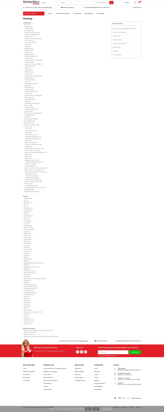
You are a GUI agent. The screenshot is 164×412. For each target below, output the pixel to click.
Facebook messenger (124, 378)
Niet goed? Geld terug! (97, 7)
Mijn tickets (78, 374)
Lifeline (27, 247)
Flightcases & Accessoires (33, 181)
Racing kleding (31, 174)
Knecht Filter (28, 239)
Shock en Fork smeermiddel (33, 64)
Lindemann (28, 249)
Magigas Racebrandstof (31, 191)
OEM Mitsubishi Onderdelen (34, 162)
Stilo (26, 316)
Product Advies (117, 55)
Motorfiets (28, 48)
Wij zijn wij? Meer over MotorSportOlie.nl (124, 28)
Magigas (27, 255)
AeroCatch (28, 198)
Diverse (28, 156)
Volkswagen (28, 322)
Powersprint (28, 290)
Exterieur (28, 154)
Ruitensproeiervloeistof (32, 34)
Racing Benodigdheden (32, 103)
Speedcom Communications (33, 312)
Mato (26, 257)
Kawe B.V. (27, 237)
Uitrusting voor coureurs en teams (35, 172)
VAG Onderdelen (30, 166)
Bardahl (27, 212)
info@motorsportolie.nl (124, 373)
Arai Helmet (28, 208)
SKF (26, 308)
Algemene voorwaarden (120, 32)
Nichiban (27, 276)
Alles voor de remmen (32, 150)
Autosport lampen (31, 142)
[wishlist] (135, 2)
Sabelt (26, 300)
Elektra (28, 140)
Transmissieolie (30, 42)
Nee (96, 409)
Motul (27, 274)
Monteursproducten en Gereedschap (36, 168)
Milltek (26, 261)
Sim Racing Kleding (31, 185)
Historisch (29, 29)
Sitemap (115, 51)
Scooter (28, 70)
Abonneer (135, 352)
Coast (26, 224)
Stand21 (27, 314)
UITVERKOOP (29, 189)
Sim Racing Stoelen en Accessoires (35, 187)
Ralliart (27, 296)
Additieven (29, 27)
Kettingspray (29, 54)
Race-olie (29, 158)
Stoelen (29, 132)
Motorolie (29, 36)
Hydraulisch (29, 30)
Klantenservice (137, 7)
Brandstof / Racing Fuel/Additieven (36, 152)
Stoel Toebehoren (32, 134)
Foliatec (27, 231)
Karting (27, 85)
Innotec (27, 235)
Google (85, 352)
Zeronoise (27, 324)
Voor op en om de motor (33, 144)
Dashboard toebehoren (33, 138)
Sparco (27, 310)
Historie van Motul (29, 334)
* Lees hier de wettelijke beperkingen (107, 355)
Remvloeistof (29, 40)
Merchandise (89, 13)
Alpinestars (28, 202)
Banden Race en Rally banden (34, 148)
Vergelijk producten (80, 380)
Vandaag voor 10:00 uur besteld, (38, 7)
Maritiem (28, 105)
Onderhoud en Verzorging (33, 38)
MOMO (26, 269)
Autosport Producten (63, 13)
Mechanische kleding (32, 178)
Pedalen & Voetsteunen (33, 136)
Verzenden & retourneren (120, 43)
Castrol (27, 220)
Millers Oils (28, 259)
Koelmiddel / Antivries (32, 32)
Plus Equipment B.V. (30, 288)
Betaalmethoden (117, 40)
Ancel (26, 206)
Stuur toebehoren (31, 130)
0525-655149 (121, 368)
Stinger (27, 318)
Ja (88, 409)
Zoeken (111, 2)
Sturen (28, 129)
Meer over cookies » (108, 409)
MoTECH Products (30, 271)
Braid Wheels (28, 216)
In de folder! (100, 13)
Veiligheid (29, 146)
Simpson (27, 306)
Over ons (43, 2)
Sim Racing (28, 183)
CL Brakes (27, 222)
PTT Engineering (29, 294)
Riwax (26, 298)
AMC (26, 204)
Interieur (28, 127)
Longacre (27, 251)
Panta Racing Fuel (30, 284)
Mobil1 (26, 265)
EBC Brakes (28, 225)
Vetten (27, 44)
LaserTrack (28, 243)
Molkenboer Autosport (31, 267)
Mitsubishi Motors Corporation (33, 263)
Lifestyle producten (32, 176)
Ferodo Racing (29, 229)
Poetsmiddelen (29, 121)
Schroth (27, 304)
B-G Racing (28, 210)
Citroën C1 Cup (30, 164)
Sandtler (27, 302)
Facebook (77, 352)
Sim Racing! (77, 13)
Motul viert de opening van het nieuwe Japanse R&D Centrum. (41, 336)
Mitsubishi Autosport (32, 160)
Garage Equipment (31, 119)
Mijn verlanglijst (79, 377)
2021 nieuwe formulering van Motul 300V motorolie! (38, 330)
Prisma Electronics (30, 292)
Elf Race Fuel (28, 227)
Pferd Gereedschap (30, 286)
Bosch (26, 214)
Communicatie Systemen (33, 180)
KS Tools (27, 241)
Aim (26, 200)
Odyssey (27, 280)
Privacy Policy (116, 36)
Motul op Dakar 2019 (30, 332)
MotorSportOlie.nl (30, 273)
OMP (26, 282)
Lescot (26, 245)
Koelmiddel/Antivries (31, 56)
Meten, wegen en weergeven (34, 170)
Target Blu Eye (29, 320)
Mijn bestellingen (79, 371)
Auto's (50, 13)
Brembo (27, 218)
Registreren (78, 368)
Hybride (28, 46)
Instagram (81, 352)
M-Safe (27, 253)
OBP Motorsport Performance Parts (35, 278)
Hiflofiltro (27, 233)
